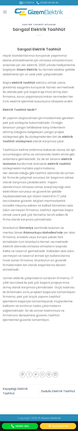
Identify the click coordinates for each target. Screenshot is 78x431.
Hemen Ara (22, 426)
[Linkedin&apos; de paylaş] (55, 374)
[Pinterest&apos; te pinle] (49, 374)
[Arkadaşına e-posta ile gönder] (42, 374)
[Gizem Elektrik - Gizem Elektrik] (39, 12)
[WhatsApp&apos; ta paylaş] (23, 374)
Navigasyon (60, 426)
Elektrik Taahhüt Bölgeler (39, 24)
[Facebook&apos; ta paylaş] (29, 374)
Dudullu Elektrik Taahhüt (58, 391)
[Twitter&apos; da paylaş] (36, 374)
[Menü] (5, 11)
